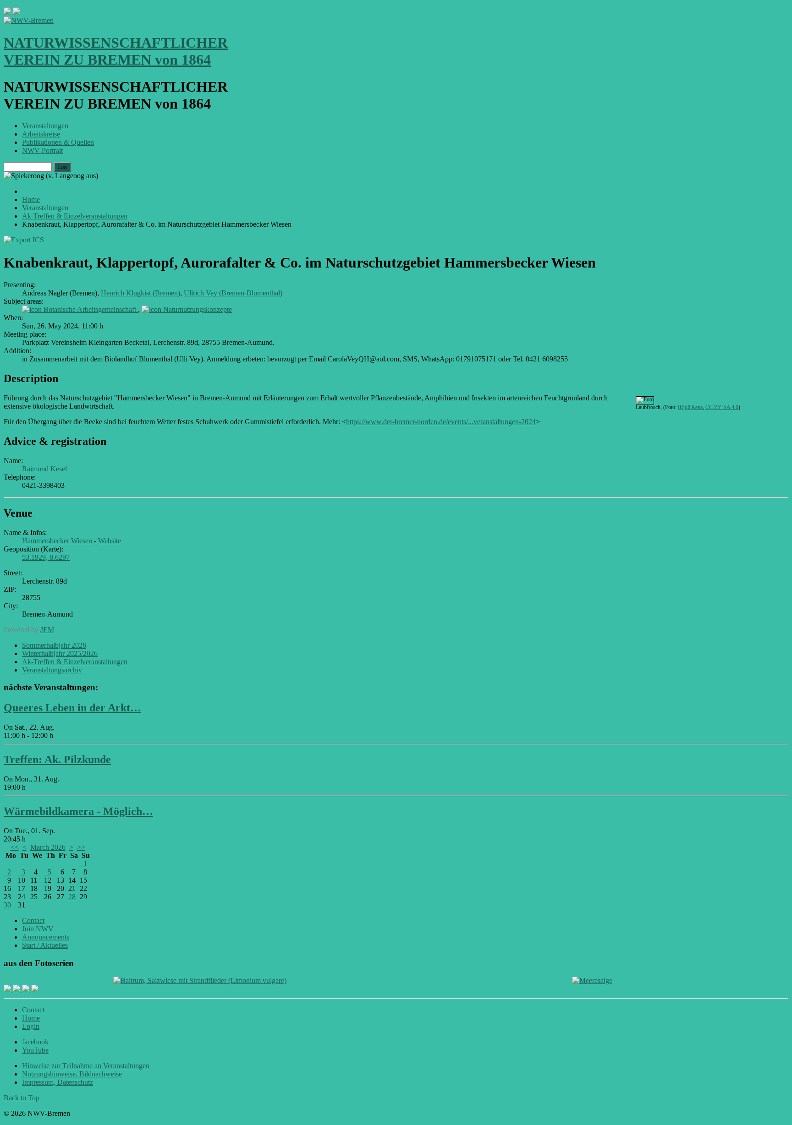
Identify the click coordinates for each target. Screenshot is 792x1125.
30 (7, 905)
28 (72, 897)
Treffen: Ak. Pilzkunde (57, 759)
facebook (35, 1042)
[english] (7, 12)
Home (31, 1018)
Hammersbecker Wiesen (57, 541)
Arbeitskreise (41, 134)
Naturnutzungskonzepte (197, 309)
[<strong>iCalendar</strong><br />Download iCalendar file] (24, 240)
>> (81, 847)
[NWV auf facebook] (8, 990)
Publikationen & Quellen (58, 142)
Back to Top (21, 1098)
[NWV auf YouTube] (34, 990)
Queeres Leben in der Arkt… (72, 708)
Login (30, 1026)
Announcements (45, 937)
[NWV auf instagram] (17, 990)
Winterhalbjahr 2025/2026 (60, 653)
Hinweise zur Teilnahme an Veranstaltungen (85, 1066)
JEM (47, 629)
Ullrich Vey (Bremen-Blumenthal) (233, 293)
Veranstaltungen (45, 126)
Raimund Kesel (44, 469)
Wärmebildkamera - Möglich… (78, 811)
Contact (33, 920)
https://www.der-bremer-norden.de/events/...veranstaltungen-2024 (441, 422)
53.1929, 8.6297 (46, 557)
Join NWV (38, 929)
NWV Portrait (42, 150)
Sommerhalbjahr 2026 (54, 645)
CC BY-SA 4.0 (721, 407)
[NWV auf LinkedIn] (26, 990)
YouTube (35, 1050)
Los (62, 167)
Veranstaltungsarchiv (52, 670)
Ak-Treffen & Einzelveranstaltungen (74, 662)
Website (109, 541)
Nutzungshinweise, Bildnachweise (72, 1074)
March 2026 (48, 847)
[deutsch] (16, 12)
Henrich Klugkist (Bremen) (140, 293)
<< (15, 847)
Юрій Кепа (690, 407)
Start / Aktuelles (45, 945)
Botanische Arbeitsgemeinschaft (91, 309)
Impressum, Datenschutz (57, 1082)
